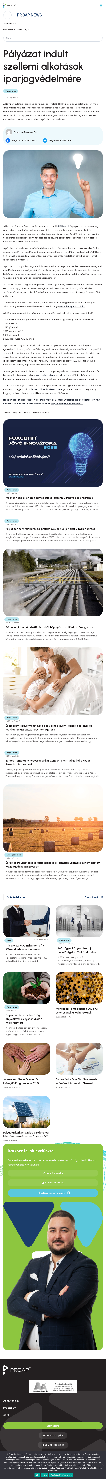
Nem (45, 1475)
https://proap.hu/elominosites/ (67, 403)
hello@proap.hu (55, 1173)
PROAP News (29, 15)
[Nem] (102, 1464)
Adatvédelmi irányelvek (61, 1475)
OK (37, 1475)
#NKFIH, (6, 412)
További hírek (91, 897)
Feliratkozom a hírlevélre (51, 1193)
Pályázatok (11, 91)
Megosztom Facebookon (24, 140)
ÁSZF (6, 1415)
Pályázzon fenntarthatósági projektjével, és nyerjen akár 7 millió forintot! (51, 528)
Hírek (9, 940)
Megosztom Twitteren (60, 140)
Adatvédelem (11, 1400)
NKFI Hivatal (63, 226)
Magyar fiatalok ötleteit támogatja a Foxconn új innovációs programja (49, 497)
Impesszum (9, 1407)
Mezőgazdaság (14, 855)
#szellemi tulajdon (40, 412)
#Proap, (27, 412)
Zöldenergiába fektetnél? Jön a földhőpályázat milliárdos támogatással (50, 627)
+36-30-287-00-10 (54, 1182)
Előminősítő (53, 1425)
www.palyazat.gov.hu (47, 375)
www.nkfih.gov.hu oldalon (72, 306)
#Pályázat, (17, 412)
